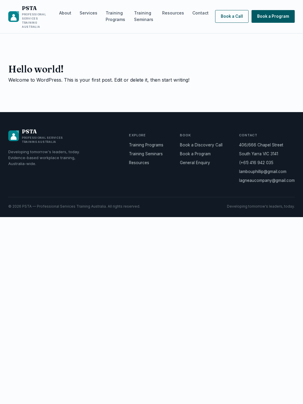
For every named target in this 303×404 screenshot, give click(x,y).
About (65, 12)
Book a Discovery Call (201, 145)
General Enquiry (195, 162)
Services (88, 12)
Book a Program (273, 16)
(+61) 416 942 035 (256, 162)
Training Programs (115, 16)
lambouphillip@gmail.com (262, 171)
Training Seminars (143, 16)
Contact (200, 12)
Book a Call (232, 16)
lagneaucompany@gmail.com (267, 180)
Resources (173, 12)
